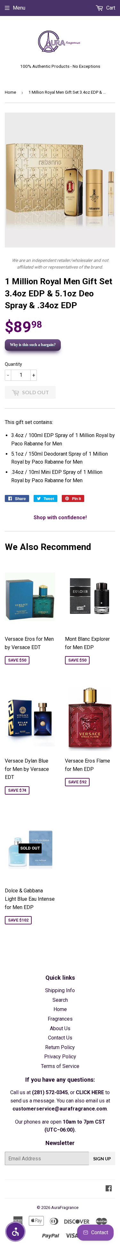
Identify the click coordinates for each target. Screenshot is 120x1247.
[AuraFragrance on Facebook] (108, 1189)
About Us (60, 1028)
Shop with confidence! (60, 517)
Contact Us (60, 1038)
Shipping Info (60, 990)
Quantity (13, 364)
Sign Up (102, 1158)
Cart (110, 8)
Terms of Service (60, 1066)
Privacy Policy (60, 1057)
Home (10, 92)
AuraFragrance (64, 1207)
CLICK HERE (90, 1092)
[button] (15, 1231)
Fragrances (60, 1019)
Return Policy (60, 1047)
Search (60, 1000)
